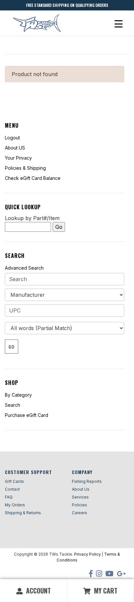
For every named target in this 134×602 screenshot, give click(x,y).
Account (37, 590)
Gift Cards (14, 481)
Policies (79, 504)
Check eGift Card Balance (32, 178)
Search (12, 405)
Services (80, 497)
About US (15, 147)
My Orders (15, 504)
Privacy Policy (87, 554)
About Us (80, 489)
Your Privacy (18, 158)
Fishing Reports (87, 481)
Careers (79, 512)
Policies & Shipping (25, 168)
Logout (12, 137)
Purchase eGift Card (26, 415)
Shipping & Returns (23, 512)
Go (11, 346)
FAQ (9, 497)
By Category (18, 395)
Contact (12, 489)
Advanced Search (24, 268)
